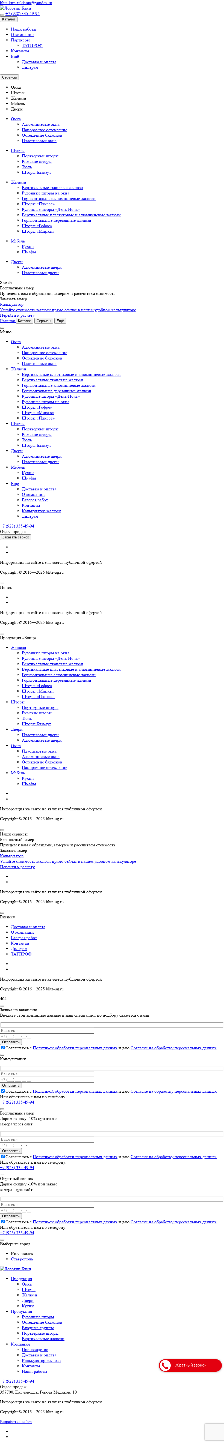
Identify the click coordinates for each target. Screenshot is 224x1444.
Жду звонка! (176, 755)
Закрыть (207, 6)
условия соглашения (155, 775)
